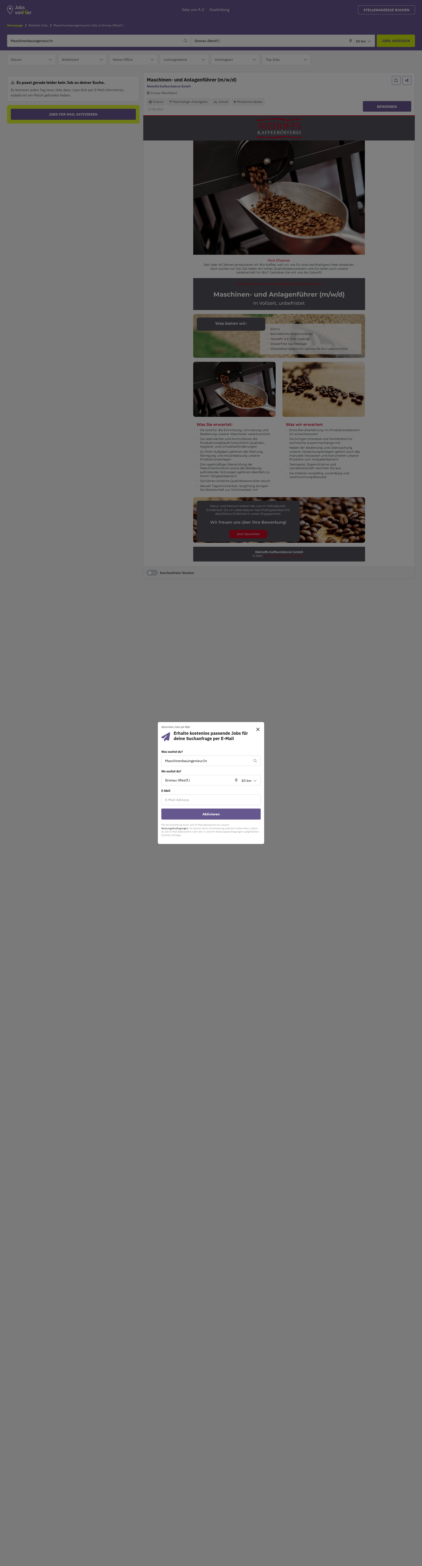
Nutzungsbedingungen (174, 828)
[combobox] (206, 760)
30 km (246, 780)
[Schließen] (256, 729)
